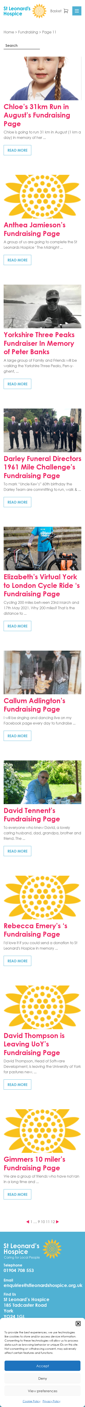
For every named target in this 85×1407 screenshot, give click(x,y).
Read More (17, 150)
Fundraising (28, 32)
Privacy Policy (51, 1401)
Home (9, 32)
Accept (42, 1366)
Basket (55, 10)
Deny (42, 1378)
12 (53, 1221)
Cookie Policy (31, 1401)
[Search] (42, 45)
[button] (78, 1323)
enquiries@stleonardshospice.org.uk (43, 1285)
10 (43, 1221)
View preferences (42, 1391)
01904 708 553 (19, 1270)
